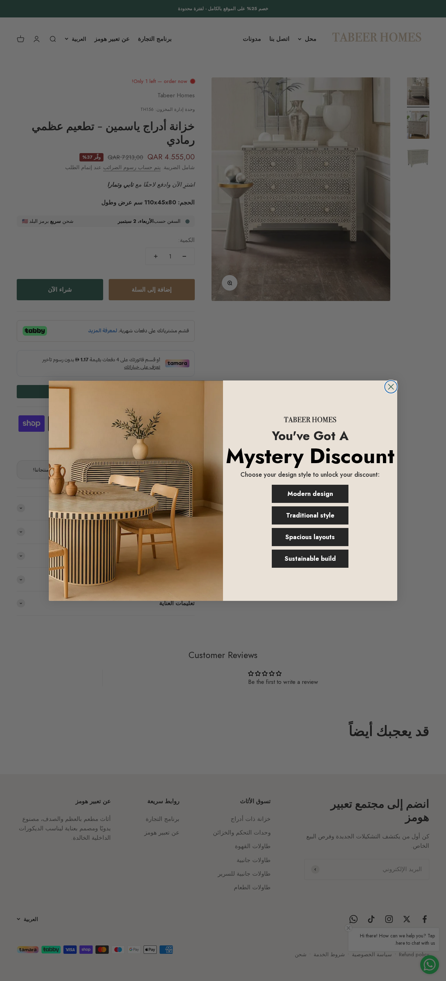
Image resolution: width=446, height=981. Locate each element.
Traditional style (310, 515)
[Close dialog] (391, 386)
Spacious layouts (310, 537)
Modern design (310, 493)
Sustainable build (310, 558)
